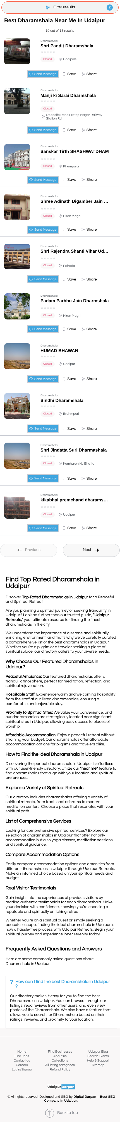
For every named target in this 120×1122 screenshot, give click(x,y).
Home (21, 1051)
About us (60, 1056)
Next (87, 550)
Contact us (22, 1060)
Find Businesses (60, 1051)
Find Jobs (22, 1056)
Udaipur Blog (98, 1051)
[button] (69, 74)
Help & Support (98, 1060)
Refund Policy (60, 1069)
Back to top (67, 1113)
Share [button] (92, 74)
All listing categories (60, 1065)
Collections (60, 1060)
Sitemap (98, 1065)
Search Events (98, 1056)
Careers (22, 1065)
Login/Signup (22, 1069)
